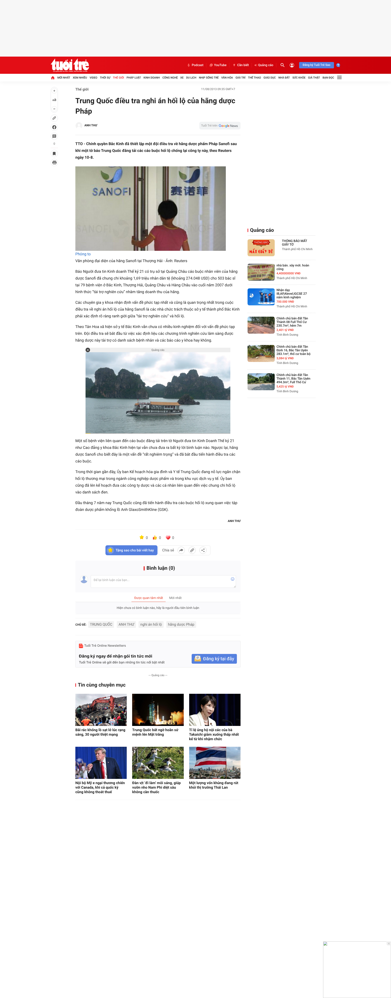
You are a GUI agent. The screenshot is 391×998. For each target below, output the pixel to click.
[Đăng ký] (214, 659)
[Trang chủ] (53, 77)
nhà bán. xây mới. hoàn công (293, 267)
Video (93, 77)
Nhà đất (284, 77)
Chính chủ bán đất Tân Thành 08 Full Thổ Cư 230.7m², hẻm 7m (292, 322)
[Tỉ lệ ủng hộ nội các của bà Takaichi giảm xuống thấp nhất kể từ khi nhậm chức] (215, 710)
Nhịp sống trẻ (209, 77)
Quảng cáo (265, 65)
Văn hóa (227, 77)
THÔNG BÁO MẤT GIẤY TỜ (294, 243)
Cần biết (243, 65)
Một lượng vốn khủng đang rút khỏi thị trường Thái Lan (213, 785)
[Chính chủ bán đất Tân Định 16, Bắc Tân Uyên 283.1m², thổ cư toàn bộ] (261, 353)
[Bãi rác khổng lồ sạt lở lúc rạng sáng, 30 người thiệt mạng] (101, 710)
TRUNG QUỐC (101, 624)
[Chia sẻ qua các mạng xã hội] (203, 550)
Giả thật (314, 77)
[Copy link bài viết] (192, 550)
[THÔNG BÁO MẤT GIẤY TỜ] (261, 247)
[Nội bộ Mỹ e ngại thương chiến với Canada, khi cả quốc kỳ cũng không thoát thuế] (101, 763)
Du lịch (191, 77)
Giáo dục (270, 77)
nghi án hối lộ (151, 624)
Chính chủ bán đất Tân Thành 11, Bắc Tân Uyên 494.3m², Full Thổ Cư (293, 378)
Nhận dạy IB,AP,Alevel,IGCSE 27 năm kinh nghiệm (292, 293)
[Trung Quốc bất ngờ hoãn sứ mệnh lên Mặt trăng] (158, 710)
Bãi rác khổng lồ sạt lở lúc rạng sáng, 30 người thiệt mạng (100, 732)
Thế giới (118, 77)
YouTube (220, 65)
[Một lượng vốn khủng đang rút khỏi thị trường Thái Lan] (215, 763)
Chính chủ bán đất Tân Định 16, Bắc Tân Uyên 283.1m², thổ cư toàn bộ (293, 350)
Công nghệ (170, 77)
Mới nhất (63, 77)
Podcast (197, 65)
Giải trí (241, 77)
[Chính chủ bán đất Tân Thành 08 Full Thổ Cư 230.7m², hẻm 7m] (261, 325)
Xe (182, 77)
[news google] (220, 125)
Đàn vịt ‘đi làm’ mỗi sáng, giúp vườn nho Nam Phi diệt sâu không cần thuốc (156, 787)
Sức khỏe (298, 77)
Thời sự (105, 77)
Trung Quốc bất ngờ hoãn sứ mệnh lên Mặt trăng (155, 732)
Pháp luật (133, 77)
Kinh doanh (151, 77)
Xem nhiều (80, 77)
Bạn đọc (328, 77)
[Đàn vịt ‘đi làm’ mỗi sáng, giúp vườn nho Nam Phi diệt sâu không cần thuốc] (158, 763)
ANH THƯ (126, 624)
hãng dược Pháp (181, 624)
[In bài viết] (54, 162)
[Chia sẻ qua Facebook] (181, 550)
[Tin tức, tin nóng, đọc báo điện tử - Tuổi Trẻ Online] (70, 65)
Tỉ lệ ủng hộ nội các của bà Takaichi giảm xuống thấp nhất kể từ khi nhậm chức (214, 734)
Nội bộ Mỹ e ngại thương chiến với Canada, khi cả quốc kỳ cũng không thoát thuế (100, 787)
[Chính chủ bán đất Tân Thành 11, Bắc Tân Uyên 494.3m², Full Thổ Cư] (261, 381)
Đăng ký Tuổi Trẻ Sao (316, 65)
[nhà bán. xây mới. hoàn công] (261, 272)
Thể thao (254, 77)
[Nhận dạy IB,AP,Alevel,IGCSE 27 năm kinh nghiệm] (261, 296)
